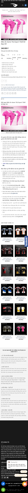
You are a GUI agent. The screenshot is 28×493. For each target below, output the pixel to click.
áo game (5, 87)
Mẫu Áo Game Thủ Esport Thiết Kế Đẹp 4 (7, 278)
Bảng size (17, 489)
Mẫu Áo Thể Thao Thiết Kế (17, 10)
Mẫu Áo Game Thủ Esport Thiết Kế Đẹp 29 (7, 317)
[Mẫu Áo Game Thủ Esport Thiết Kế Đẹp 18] (7, 251)
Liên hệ (19, 490)
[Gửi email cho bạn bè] (10, 93)
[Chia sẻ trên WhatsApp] (2, 93)
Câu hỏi (22, 489)
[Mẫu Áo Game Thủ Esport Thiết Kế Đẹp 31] (21, 329)
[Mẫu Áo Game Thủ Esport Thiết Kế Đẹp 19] (21, 290)
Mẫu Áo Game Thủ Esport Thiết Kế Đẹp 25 (21, 278)
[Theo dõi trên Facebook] (2, 477)
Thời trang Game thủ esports (14, 457)
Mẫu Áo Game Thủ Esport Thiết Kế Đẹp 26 (21, 317)
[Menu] (2, 5)
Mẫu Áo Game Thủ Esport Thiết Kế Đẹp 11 (21, 239)
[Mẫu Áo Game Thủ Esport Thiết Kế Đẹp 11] (21, 231)
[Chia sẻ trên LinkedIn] (15, 93)
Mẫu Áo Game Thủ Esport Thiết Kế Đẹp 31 (21, 337)
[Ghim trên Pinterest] (13, 93)
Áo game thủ (14, 193)
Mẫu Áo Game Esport (14, 11)
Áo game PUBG (16, 87)
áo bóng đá (6, 449)
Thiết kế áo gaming (12, 90)
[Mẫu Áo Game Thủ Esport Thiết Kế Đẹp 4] (7, 270)
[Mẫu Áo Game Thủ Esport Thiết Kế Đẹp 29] (7, 309)
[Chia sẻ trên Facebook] (5, 93)
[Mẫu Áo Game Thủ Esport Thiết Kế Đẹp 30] (7, 329)
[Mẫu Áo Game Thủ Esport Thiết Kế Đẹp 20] (7, 231)
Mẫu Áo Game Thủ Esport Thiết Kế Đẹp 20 (7, 239)
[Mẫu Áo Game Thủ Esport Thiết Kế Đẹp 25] (21, 270)
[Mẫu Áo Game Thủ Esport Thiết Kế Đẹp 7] (21, 251)
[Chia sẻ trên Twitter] (7, 93)
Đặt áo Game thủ (7, 88)
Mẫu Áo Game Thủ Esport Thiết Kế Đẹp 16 (7, 298)
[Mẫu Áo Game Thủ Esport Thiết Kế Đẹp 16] (7, 290)
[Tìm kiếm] (22, 5)
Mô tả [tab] (2, 99)
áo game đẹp (10, 87)
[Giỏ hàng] (25, 5)
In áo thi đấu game (20, 88)
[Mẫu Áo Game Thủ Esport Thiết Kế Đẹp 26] (21, 309)
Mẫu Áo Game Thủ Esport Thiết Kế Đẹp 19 (21, 298)
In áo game (13, 88)
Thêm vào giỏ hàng (15, 80)
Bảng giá (11, 489)
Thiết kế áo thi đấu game (21, 90)
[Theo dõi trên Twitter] (5, 477)
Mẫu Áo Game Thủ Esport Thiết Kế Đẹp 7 (20, 259)
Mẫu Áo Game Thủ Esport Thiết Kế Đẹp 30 (7, 337)
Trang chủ (5, 10)
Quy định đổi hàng (11, 490)
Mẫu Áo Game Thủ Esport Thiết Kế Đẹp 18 (7, 259)
